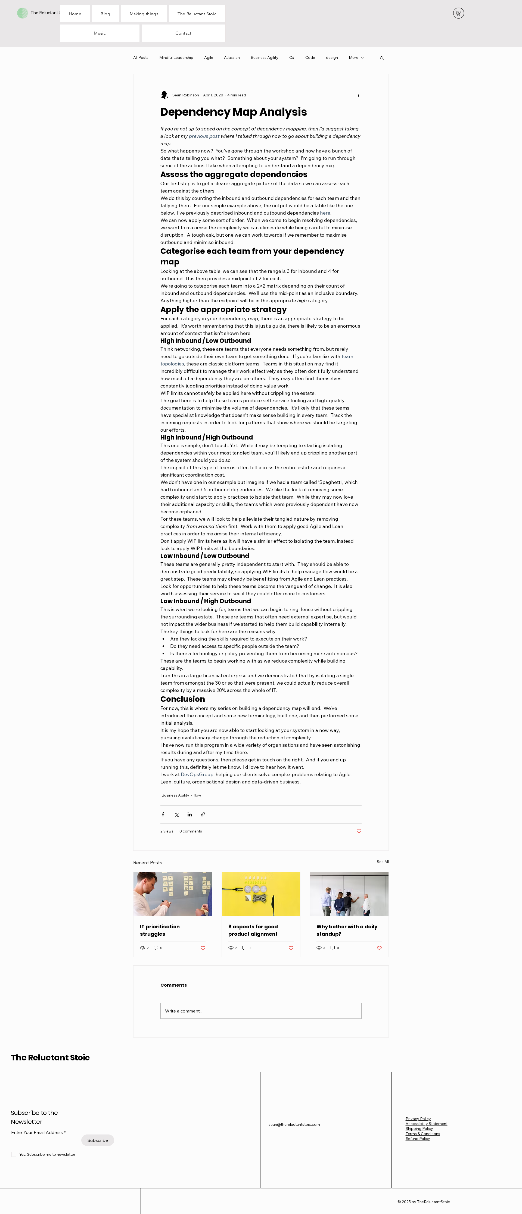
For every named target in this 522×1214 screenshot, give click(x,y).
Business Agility (264, 57)
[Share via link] (203, 814)
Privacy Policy (418, 1118)
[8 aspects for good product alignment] (261, 894)
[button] (458, 13)
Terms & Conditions (423, 1133)
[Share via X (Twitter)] (176, 814)
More (353, 57)
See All (383, 861)
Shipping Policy (419, 1128)
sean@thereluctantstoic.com (294, 1124)
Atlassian (232, 57)
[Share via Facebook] (163, 814)
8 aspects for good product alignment (253, 930)
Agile (208, 57)
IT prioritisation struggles (160, 930)
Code (310, 57)
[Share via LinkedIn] (189, 814)
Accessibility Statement (427, 1123)
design (332, 57)
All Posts (140, 57)
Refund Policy (418, 1138)
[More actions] (358, 95)
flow (197, 795)
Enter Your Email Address (37, 1132)
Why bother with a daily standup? (346, 930)
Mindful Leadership (176, 57)
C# (291, 57)
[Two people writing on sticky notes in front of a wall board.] (172, 894)
